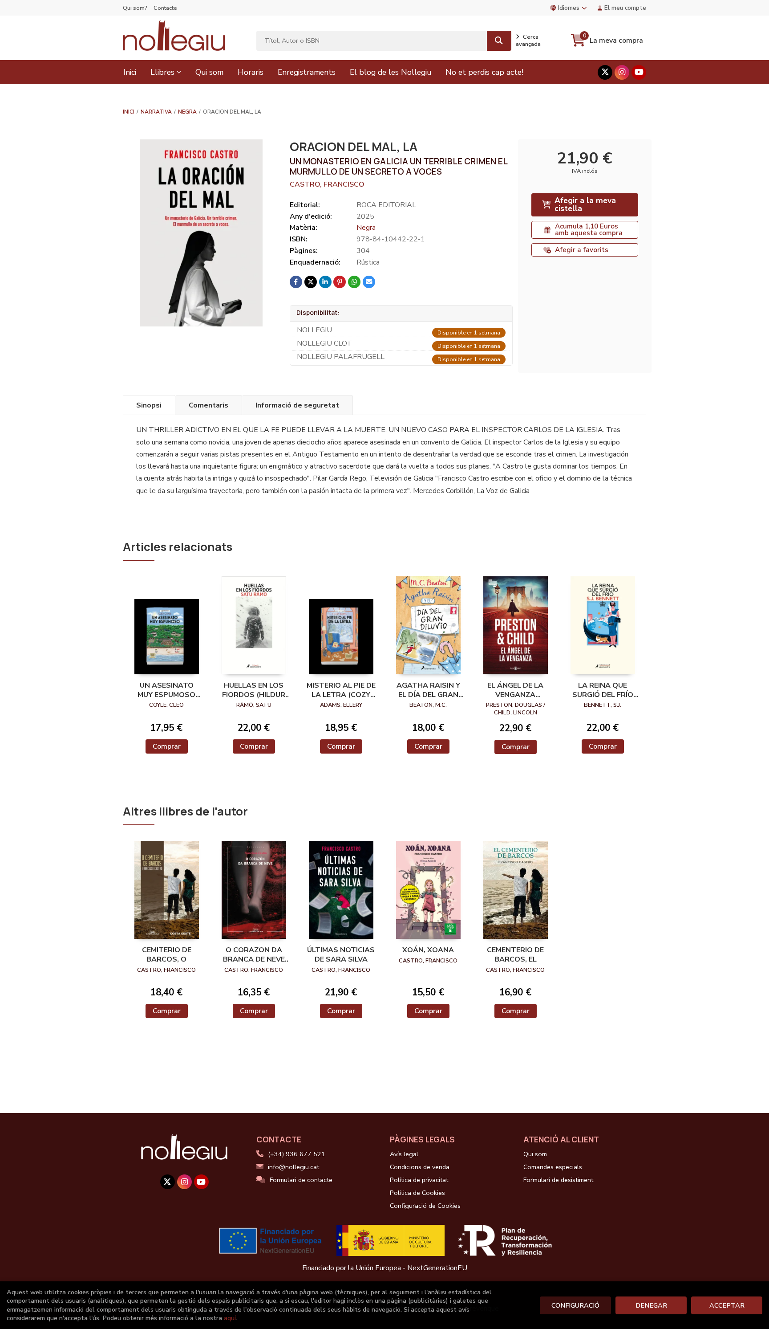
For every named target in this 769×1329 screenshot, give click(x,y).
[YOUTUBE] (638, 72)
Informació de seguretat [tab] (297, 405)
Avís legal (404, 1154)
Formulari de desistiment (558, 1179)
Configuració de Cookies (425, 1205)
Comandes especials (552, 1166)
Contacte (165, 8)
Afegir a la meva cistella (585, 204)
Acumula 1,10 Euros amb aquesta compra (589, 229)
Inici (128, 111)
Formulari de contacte (301, 1179)
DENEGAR (651, 1305)
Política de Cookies (417, 1192)
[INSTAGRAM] (622, 72)
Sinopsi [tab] (149, 405)
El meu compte (625, 8)
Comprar (167, 746)
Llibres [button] (162, 72)
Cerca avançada (528, 40)
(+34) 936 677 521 (296, 1154)
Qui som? (135, 8)
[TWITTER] (605, 72)
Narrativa (156, 111)
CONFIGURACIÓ (575, 1305)
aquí (230, 1317)
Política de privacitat (419, 1179)
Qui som (535, 1154)
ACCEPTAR (727, 1305)
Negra (187, 111)
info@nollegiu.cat (293, 1166)
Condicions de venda (419, 1166)
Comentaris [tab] (208, 405)
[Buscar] (499, 41)
